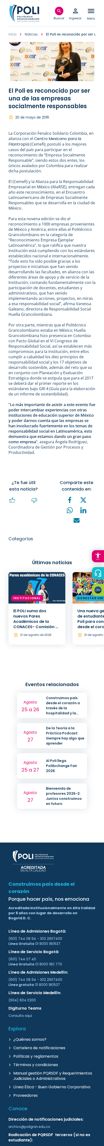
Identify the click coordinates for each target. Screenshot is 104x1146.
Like (12, 500)
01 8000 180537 (47, 943)
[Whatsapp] (70, 510)
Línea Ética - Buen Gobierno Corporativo (51, 1087)
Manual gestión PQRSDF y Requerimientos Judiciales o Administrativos (52, 1075)
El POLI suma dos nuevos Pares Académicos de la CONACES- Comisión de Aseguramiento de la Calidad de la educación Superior (36, 627)
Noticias (31, 34)
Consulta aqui (20, 1015)
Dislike (34, 500)
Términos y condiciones (35, 1065)
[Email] (77, 520)
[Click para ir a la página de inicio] (24, 13)
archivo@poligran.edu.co (29, 1126)
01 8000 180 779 (48, 964)
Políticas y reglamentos (35, 1056)
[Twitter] (83, 500)
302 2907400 (51, 938)
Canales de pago (99, 590)
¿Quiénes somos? (29, 1039)
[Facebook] (70, 500)
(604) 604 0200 (22, 1000)
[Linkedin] (83, 510)
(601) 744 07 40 (22, 959)
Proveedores (25, 1095)
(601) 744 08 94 (22, 938)
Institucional (27, 598)
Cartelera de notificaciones (39, 1048)
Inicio (12, 34)
